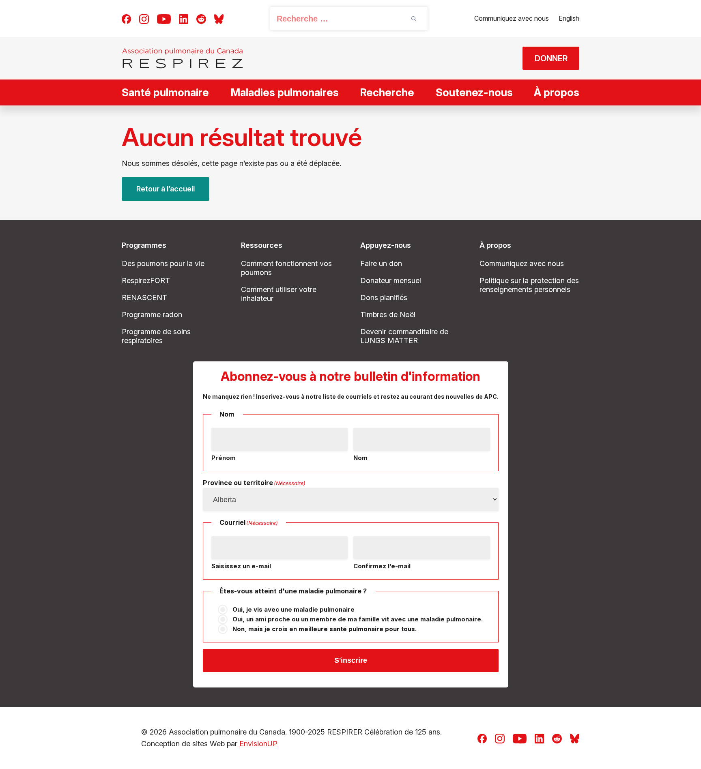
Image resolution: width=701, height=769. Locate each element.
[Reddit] (201, 18)
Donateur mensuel (390, 280)
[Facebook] (126, 18)
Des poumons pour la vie (163, 263)
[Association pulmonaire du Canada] (182, 58)
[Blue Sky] (219, 18)
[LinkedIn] (183, 18)
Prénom (223, 458)
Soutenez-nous (474, 92)
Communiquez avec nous (511, 18)
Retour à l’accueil (165, 189)
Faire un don (381, 263)
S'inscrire (350, 660)
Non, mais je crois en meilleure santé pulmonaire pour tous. (324, 629)
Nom (360, 458)
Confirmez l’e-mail (382, 566)
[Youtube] (164, 18)
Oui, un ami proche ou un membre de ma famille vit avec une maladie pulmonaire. (357, 619)
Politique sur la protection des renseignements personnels (529, 285)
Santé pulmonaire (165, 92)
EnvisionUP (258, 743)
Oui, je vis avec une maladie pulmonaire (293, 609)
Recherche (387, 92)
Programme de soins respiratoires (156, 336)
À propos (556, 92)
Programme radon (152, 314)
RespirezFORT (146, 280)
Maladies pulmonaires (284, 92)
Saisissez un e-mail (241, 566)
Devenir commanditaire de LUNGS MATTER (404, 336)
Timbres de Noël (387, 314)
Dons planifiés (383, 297)
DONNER (551, 58)
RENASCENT (144, 297)
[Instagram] (144, 18)
